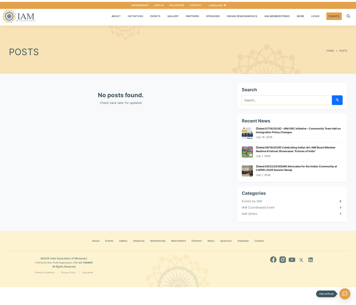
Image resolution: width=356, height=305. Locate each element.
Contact (195, 5)
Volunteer (176, 5)
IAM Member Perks (277, 16)
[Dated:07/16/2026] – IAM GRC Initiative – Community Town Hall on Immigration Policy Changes (298, 130)
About (116, 16)
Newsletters (178, 240)
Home (330, 50)
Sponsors (213, 16)
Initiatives (135, 16)
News (211, 240)
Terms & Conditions (45, 272)
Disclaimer (87, 272)
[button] (348, 16)
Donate (334, 16)
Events (155, 16)
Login (315, 16)
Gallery (173, 16)
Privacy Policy (68, 272)
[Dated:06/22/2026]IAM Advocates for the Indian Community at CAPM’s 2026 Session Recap (296, 168)
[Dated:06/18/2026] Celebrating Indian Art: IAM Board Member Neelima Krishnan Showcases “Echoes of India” (296, 149)
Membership (140, 5)
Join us (159, 5)
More (300, 16)
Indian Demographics (242, 16)
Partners (192, 16)
